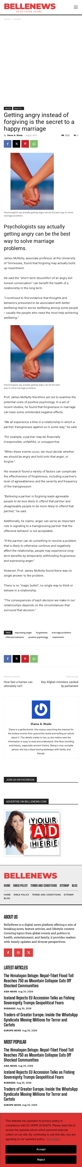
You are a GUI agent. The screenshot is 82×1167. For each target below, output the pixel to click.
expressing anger (23, 632)
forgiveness (41, 632)
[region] (41, 1140)
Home (7, 19)
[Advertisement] (41, 64)
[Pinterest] (25, 144)
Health (17, 19)
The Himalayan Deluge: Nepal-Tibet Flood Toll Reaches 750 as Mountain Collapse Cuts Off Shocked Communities (39, 980)
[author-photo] (41, 718)
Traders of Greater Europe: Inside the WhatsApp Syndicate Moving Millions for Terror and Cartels (41, 1019)
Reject (41, 1159)
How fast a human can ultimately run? (18, 684)
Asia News (10, 991)
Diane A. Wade (15, 135)
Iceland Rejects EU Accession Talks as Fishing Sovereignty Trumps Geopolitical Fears (39, 1000)
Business (9, 1008)
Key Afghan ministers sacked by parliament (59, 684)
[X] (16, 144)
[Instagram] (18, 952)
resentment (58, 637)
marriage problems (61, 632)
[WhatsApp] (34, 144)
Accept (41, 1149)
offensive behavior (15, 637)
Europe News (12, 1030)
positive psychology (38, 637)
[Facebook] (7, 144)
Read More (53, 1139)
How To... (18, 108)
